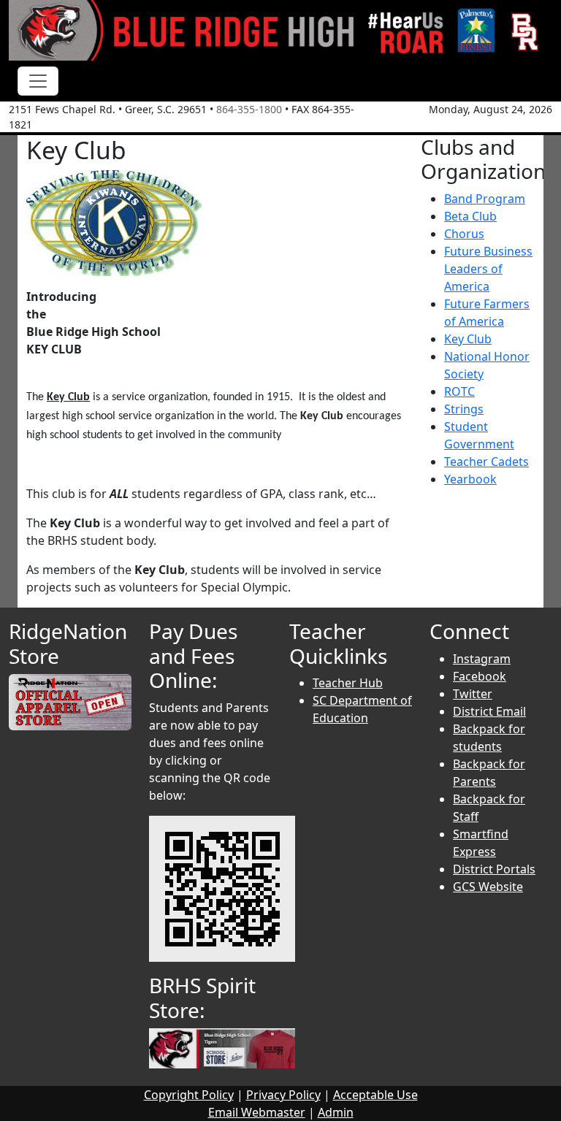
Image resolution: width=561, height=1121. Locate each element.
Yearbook (470, 479)
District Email (489, 711)
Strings (464, 409)
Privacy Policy (283, 1095)
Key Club (468, 339)
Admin (336, 1112)
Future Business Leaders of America (488, 268)
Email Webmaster (256, 1112)
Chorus (464, 234)
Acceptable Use (375, 1095)
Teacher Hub (348, 683)
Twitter (472, 694)
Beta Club (470, 216)
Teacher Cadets (486, 462)
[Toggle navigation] (38, 81)
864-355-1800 (249, 109)
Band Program (484, 199)
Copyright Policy (189, 1095)
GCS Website (488, 887)
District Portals (494, 869)
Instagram (482, 659)
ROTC (459, 391)
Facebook (479, 676)
